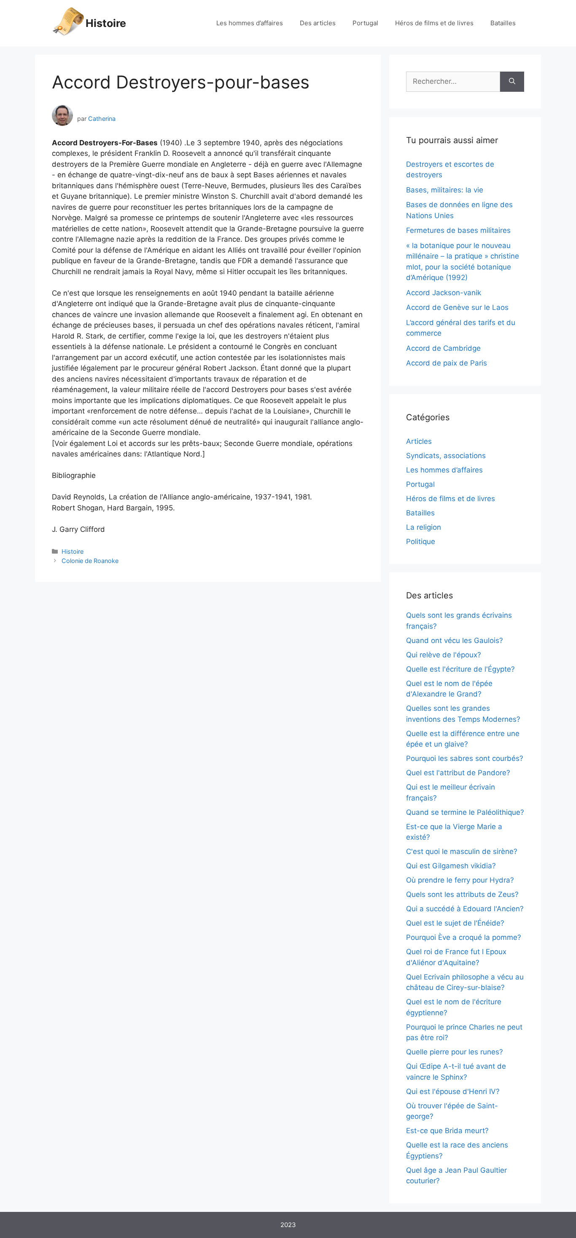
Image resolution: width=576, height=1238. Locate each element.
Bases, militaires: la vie (444, 190)
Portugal (365, 23)
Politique (420, 541)
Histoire (106, 23)
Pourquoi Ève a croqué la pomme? (463, 937)
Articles (419, 441)
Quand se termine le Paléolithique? (465, 812)
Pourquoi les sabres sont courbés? (464, 758)
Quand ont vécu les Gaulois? (454, 640)
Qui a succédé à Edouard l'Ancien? (465, 908)
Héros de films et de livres (434, 23)
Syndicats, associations (446, 455)
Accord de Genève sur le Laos (457, 307)
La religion (423, 527)
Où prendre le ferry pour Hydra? (460, 880)
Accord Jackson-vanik (443, 292)
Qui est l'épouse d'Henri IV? (453, 1091)
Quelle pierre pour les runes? (454, 1052)
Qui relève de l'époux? (443, 655)
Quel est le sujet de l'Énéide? (455, 923)
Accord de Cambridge (443, 348)
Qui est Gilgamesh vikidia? (451, 866)
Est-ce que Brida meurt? (447, 1130)
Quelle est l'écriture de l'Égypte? (460, 669)
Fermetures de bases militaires (458, 230)
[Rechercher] (512, 82)
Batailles (503, 23)
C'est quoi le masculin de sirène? (461, 851)
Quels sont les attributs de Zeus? (462, 894)
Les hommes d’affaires (249, 23)
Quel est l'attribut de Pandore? (458, 772)
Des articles (318, 23)
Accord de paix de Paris (446, 363)
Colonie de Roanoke (90, 560)
